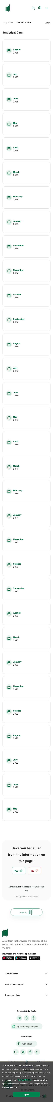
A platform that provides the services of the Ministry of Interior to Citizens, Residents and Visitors (25, 944)
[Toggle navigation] (46, 8)
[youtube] (16, 1052)
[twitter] (23, 1052)
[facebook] (30, 1052)
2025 (15, 52)
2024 (15, 248)
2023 (15, 542)
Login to (23, 912)
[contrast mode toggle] (19, 1018)
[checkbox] (18, 870)
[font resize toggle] (26, 1018)
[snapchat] (37, 1052)
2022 (15, 689)
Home (10, 22)
